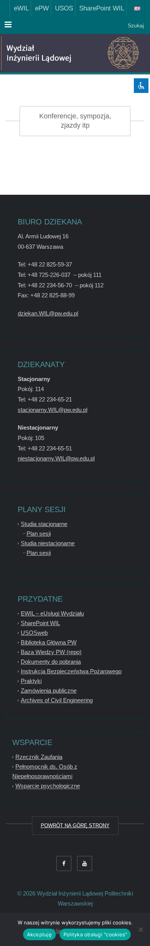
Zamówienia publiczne (49, 690)
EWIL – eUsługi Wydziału (52, 613)
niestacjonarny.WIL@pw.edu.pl (56, 458)
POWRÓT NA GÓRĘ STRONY (75, 825)
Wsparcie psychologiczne (47, 786)
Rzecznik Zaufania (38, 757)
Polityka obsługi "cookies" (95, 934)
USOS (62, 8)
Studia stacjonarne (44, 524)
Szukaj (135, 25)
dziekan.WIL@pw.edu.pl (48, 313)
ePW (40, 8)
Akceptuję (39, 934)
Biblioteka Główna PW (49, 642)
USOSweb (34, 632)
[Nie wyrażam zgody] (140, 929)
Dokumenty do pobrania (51, 661)
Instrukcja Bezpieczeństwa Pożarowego (71, 671)
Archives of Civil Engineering (57, 700)
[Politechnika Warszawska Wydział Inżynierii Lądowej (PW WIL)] (42, 53)
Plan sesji (39, 533)
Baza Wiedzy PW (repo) (51, 652)
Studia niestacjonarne (48, 543)
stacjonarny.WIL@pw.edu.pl (52, 409)
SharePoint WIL (99, 8)
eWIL (19, 8)
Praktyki (31, 681)
